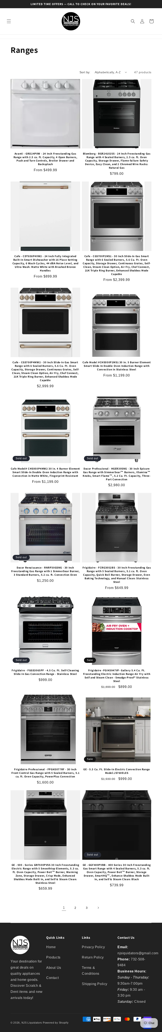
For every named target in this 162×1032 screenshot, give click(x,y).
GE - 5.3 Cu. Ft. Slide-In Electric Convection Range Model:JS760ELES (116, 771)
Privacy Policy (93, 947)
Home (51, 947)
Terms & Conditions (90, 971)
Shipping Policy (94, 984)
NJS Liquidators (32, 1022)
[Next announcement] (153, 4)
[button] (9, 21)
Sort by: (85, 72)
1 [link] (64, 907)
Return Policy (93, 957)
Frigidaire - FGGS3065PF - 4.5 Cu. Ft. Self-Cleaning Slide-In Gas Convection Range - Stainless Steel (45, 672)
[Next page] (98, 907)
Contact (52, 978)
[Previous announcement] (8, 4)
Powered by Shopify (56, 1022)
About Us (53, 967)
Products (53, 957)
